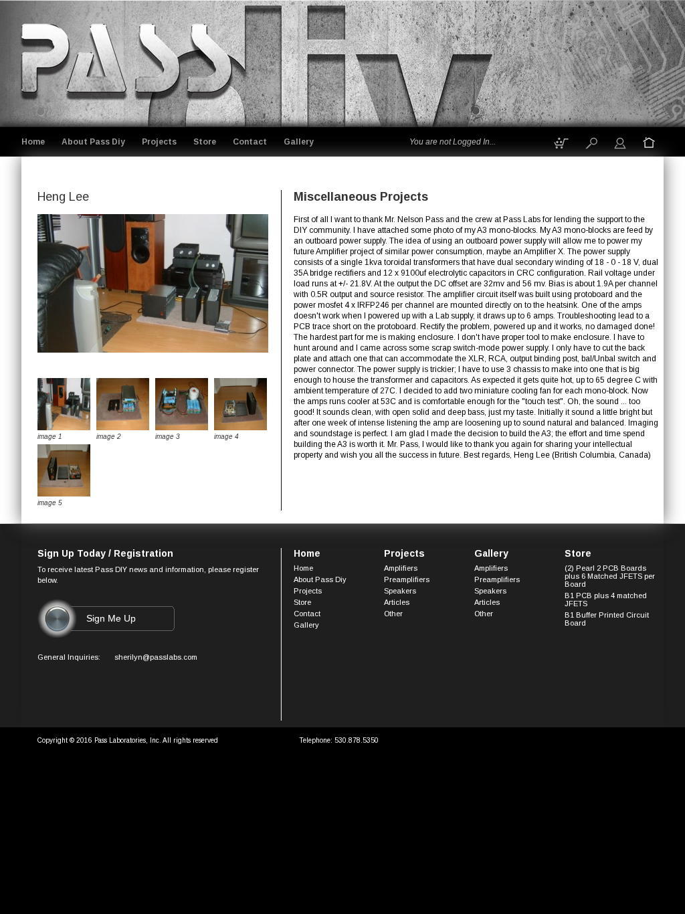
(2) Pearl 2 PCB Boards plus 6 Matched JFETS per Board (610, 576)
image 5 (49, 503)
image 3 (167, 436)
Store (204, 142)
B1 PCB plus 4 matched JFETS (606, 599)
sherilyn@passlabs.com (155, 657)
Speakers (400, 591)
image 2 (108, 436)
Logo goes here (128, 61)
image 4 (226, 436)
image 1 (49, 436)
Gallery (299, 142)
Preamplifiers (406, 579)
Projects (159, 142)
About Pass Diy (93, 142)
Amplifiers (400, 568)
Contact (250, 142)
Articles (396, 602)
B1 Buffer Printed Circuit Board (607, 619)
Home (33, 142)
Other (393, 614)
